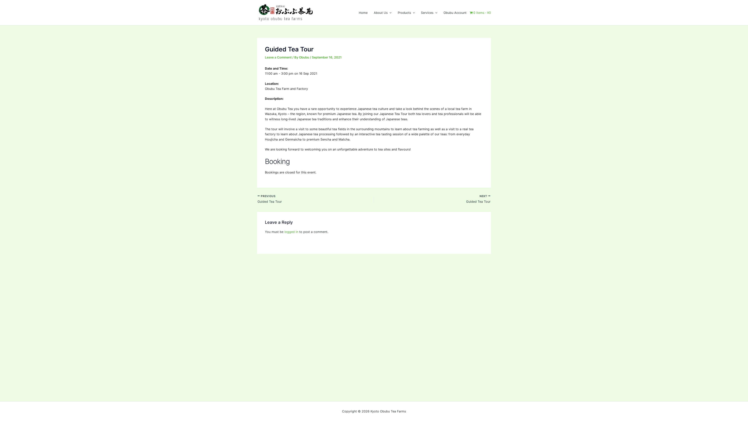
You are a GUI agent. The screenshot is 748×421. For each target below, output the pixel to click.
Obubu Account (455, 13)
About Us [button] (381, 13)
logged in (291, 232)
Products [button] (404, 13)
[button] (390, 12)
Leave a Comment (278, 57)
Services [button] (427, 13)
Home (363, 13)
